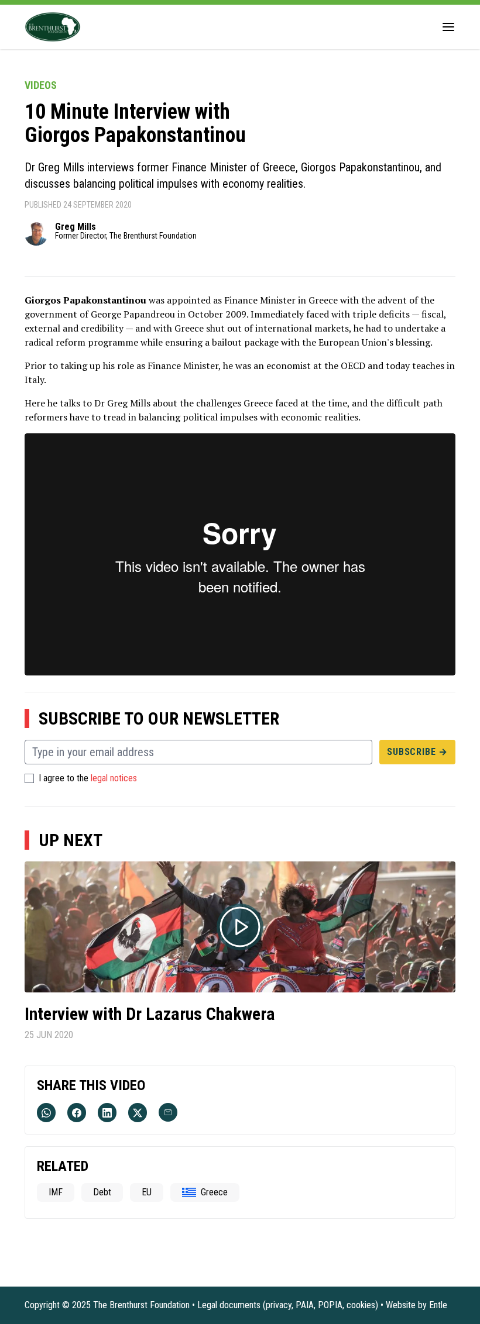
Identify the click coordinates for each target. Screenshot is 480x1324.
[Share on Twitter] (137, 1112)
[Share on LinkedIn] (107, 1112)
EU (147, 1192)
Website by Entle (416, 1305)
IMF (56, 1192)
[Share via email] (168, 1112)
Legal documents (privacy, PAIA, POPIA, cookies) (287, 1305)
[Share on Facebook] (76, 1112)
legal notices (114, 778)
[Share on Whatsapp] (46, 1112)
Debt (102, 1192)
